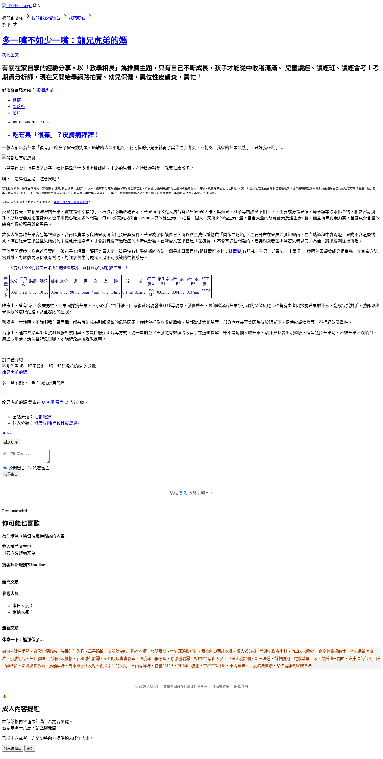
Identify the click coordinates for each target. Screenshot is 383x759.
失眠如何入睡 (72, 651)
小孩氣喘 (18, 658)
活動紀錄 (42, 417)
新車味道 (262, 658)
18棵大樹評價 (239, 658)
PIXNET (152, 686)
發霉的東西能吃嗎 (217, 651)
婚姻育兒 (44, 90)
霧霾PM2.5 (164, 665)
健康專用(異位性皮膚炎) (56, 423)
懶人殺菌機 (246, 651)
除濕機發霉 (180, 658)
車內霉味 (237, 665)
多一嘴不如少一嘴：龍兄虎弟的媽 (64, 40)
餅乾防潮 (282, 658)
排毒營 (234, 251)
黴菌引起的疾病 (113, 665)
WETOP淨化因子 (208, 658)
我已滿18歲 (12, 749)
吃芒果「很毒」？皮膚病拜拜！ (56, 135)
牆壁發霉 (158, 651)
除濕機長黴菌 (33, 665)
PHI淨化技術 (188, 665)
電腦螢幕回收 (305, 658)
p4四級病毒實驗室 (119, 658)
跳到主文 (10, 55)
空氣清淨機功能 (183, 651)
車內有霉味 (141, 665)
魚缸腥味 (37, 658)
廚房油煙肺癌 (45, 651)
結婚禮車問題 (333, 658)
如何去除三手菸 (15, 651)
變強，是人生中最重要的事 (71, 202)
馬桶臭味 (57, 665)
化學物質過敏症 (332, 651)
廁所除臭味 (117, 651)
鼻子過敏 (96, 651)
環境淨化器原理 (152, 658)
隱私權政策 (220, 686)
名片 (17, 113)
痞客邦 (48, 402)
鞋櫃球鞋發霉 (88, 658)
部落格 (19, 106)
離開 (30, 749)
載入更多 (11, 442)
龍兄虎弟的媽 (14, 372)
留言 (59, 402)
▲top (6, 432)
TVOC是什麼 (214, 665)
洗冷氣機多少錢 (273, 651)
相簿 (17, 100)
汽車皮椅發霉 (303, 651)
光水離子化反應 (82, 665)
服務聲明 (241, 686)
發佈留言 (11, 474)
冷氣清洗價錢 (261, 665)
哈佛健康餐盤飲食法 (294, 665)
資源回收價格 (60, 658)
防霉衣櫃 (139, 651)
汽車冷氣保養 (360, 658)
